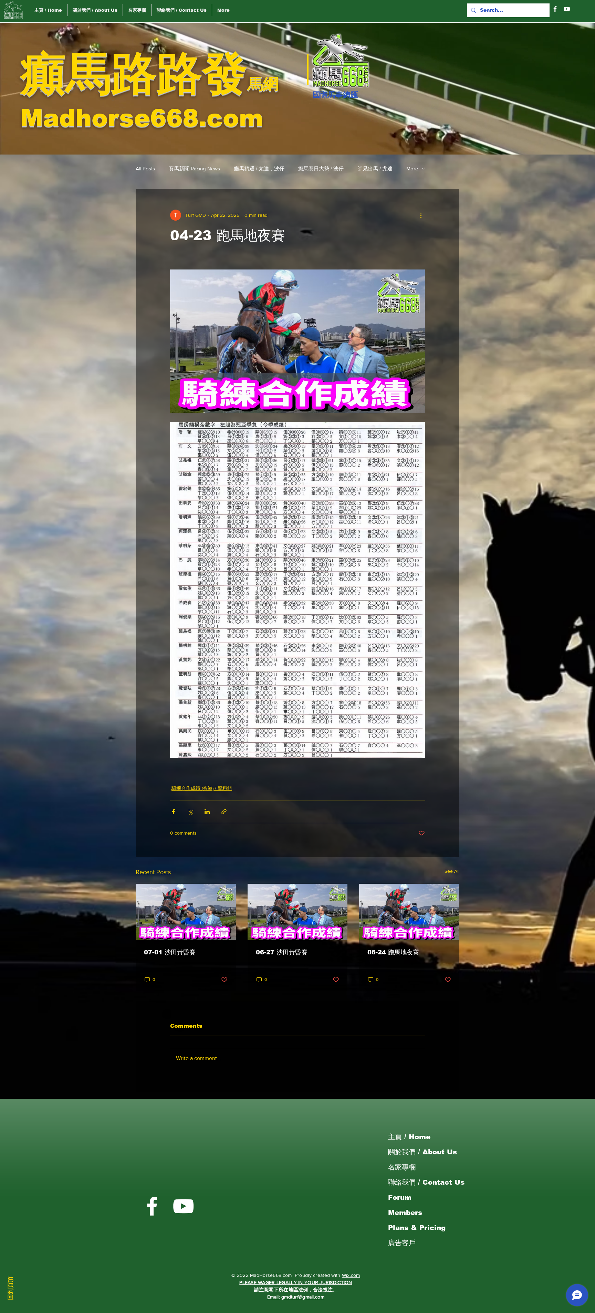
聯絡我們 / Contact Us (426, 1182)
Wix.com (351, 1275)
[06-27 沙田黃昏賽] (298, 912)
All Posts (145, 168)
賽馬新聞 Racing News (194, 168)
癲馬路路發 (134, 73)
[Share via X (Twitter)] (190, 811)
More (412, 168)
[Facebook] (555, 9)
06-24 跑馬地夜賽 (393, 952)
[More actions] (421, 215)
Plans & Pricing (417, 1227)
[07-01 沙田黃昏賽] (186, 912)
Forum (399, 1197)
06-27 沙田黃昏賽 (281, 952)
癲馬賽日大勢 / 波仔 (321, 168)
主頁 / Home (409, 1137)
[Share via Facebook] (173, 811)
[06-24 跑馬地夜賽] (409, 912)
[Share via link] (224, 811)
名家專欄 (402, 1167)
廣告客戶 (402, 1243)
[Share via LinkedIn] (207, 811)
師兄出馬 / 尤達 (375, 168)
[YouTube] (567, 9)
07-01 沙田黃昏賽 (170, 952)
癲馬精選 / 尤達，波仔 (259, 168)
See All (452, 871)
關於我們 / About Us (422, 1152)
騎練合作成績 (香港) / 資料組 (201, 788)
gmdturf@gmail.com (302, 1297)
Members (405, 1212)
